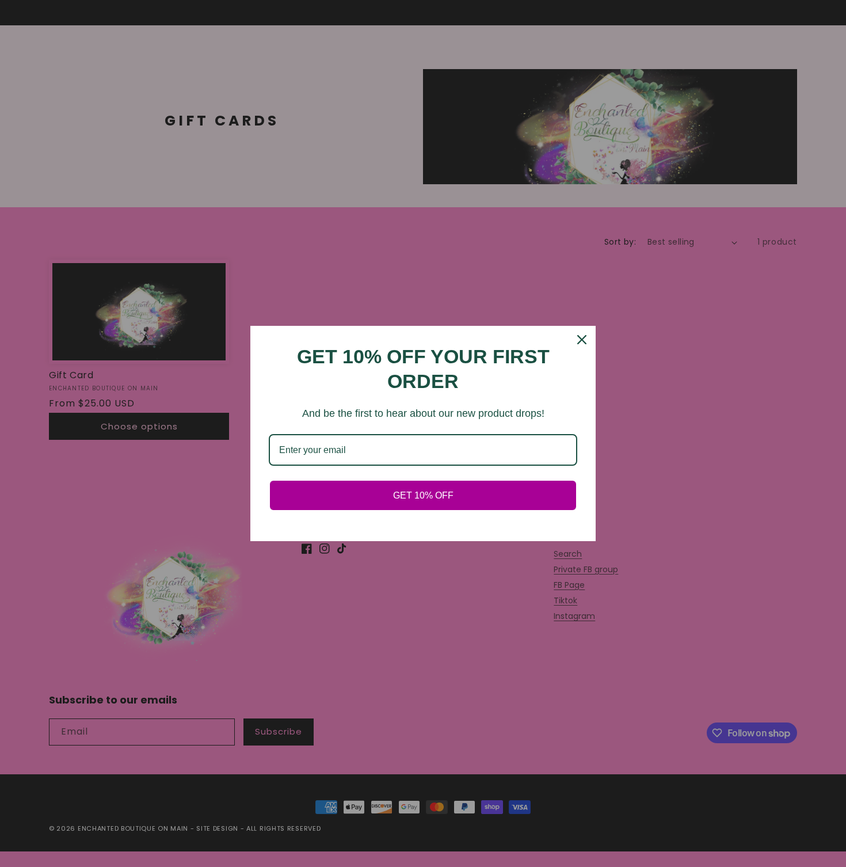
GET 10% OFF (423, 495)
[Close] (582, 339)
